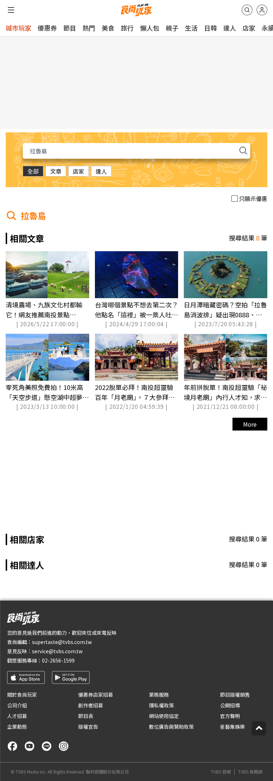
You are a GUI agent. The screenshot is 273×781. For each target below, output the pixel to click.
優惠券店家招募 (95, 694)
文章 (55, 171)
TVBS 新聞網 (250, 772)
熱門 (88, 27)
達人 (229, 27)
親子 (172, 27)
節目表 (85, 715)
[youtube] (29, 746)
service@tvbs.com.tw (57, 651)
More (250, 424)
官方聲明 (230, 715)
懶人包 (149, 27)
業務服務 (159, 694)
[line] (46, 746)
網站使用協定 (164, 715)
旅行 (127, 27)
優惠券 (47, 27)
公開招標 (230, 705)
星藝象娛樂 (232, 726)
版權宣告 (88, 726)
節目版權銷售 (235, 694)
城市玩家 (18, 27)
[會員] (262, 10)
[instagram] (63, 746)
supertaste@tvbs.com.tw (62, 641)
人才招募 (17, 715)
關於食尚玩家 (22, 694)
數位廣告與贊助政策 (171, 726)
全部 (33, 171)
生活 (191, 27)
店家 (248, 27)
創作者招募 (90, 705)
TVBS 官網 (221, 772)
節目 (69, 27)
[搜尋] (247, 10)
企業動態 (17, 726)
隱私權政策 (161, 705)
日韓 (210, 27)
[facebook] (12, 746)
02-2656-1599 (58, 660)
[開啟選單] (11, 10)
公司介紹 (17, 705)
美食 (108, 27)
